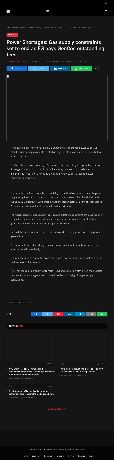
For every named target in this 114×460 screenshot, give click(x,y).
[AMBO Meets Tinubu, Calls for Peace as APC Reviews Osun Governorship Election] (83, 347)
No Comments (52, 61)
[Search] (105, 11)
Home (9, 27)
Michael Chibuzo (17, 61)
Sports (91, 456)
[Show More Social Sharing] (96, 68)
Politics (71, 456)
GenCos (31, 302)
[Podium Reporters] (57, 11)
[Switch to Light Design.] (105, 3)
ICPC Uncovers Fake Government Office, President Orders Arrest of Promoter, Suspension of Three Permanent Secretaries (31, 372)
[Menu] (8, 11)
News (15, 27)
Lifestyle (60, 456)
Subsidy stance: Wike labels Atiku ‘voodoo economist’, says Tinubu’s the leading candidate (31, 392)
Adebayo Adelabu (16, 302)
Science (81, 456)
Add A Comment (57, 409)
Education (48, 456)
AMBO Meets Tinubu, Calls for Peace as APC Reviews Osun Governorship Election (82, 370)
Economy (12, 35)
